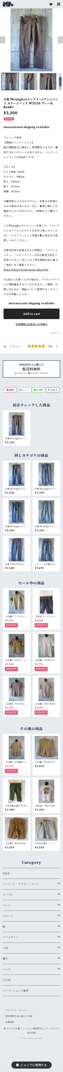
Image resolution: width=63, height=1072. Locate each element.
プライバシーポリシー (17, 1010)
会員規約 (10, 1022)
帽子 (5, 958)
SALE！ (7, 873)
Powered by (27, 1038)
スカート (8, 916)
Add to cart (31, 314)
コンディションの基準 (16, 990)
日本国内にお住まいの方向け (31, 324)
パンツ (6, 905)
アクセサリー (10, 937)
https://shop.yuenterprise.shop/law (26, 269)
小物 (5, 948)
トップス (8, 894)
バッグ (6, 969)
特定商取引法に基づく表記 (19, 1016)
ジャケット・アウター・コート (21, 884)
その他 (6, 980)
